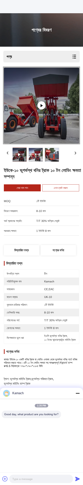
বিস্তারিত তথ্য (21, 250)
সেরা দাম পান (22, 187)
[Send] (78, 478)
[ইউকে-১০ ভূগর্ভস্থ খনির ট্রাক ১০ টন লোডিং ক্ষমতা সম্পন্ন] (41, 105)
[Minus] (77, 393)
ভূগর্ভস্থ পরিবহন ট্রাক (42, 379)
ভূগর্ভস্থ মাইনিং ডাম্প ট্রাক (17, 383)
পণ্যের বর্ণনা (58, 250)
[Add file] (5, 478)
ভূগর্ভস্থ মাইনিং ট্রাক (20, 379)
